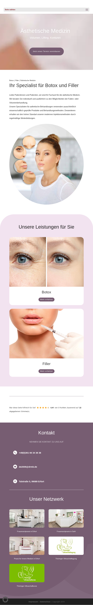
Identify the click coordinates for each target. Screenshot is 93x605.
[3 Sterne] (43, 407)
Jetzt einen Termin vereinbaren (46, 51)
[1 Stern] (38, 407)
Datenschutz (45, 602)
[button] (5, 599)
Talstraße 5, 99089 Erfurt (31, 481)
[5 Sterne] (48, 407)
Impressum (33, 602)
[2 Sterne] (40, 407)
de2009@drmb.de (28, 467)
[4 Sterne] (46, 407)
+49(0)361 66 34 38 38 (30, 453)
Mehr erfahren (46, 299)
